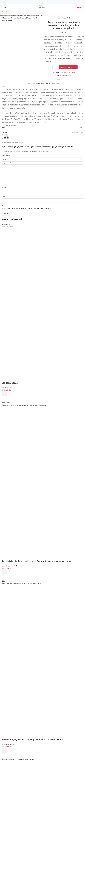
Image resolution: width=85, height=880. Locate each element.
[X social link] (41, 2)
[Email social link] (43, 2)
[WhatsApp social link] (46, 2)
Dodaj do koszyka (68, 67)
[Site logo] (42, 7)
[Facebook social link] (38, 2)
